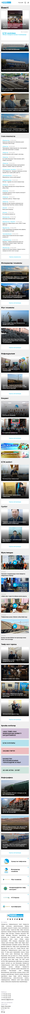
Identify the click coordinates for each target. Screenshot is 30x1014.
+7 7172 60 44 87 (6, 997)
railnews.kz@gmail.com (7, 999)
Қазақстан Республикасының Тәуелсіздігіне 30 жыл (12, 760)
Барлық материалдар (15, 303)
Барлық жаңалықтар (15, 257)
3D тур (3, 1012)
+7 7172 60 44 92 (6, 994)
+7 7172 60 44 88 (6, 996)
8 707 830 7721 (5, 1008)
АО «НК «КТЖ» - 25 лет (11, 770)
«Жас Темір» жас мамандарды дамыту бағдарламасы (12, 733)
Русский (20, 2)
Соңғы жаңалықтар (8, 136)
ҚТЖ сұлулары (9, 743)
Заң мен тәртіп (9, 751)
